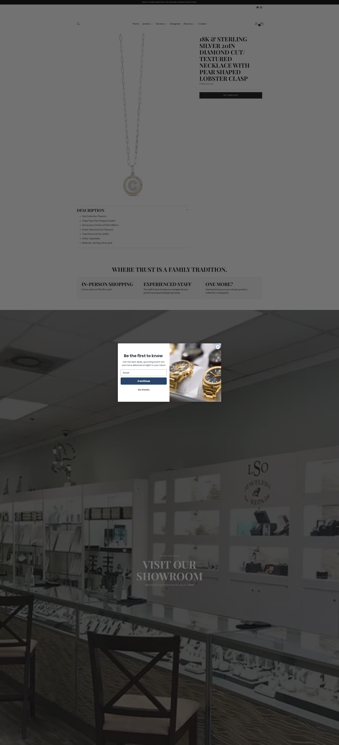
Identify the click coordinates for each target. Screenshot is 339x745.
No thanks (144, 389)
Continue (143, 381)
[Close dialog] (217, 346)
